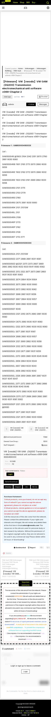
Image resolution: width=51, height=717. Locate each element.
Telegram (18, 487)
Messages (43, 104)
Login (10, 474)
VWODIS (32, 704)
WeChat (34, 487)
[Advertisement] (25, 38)
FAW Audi (17, 71)
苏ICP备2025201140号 (25, 707)
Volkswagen (29, 68)
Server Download (11, 482)
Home (20, 68)
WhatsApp (8, 487)
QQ (26, 487)
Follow (31, 104)
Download (44, 96)
